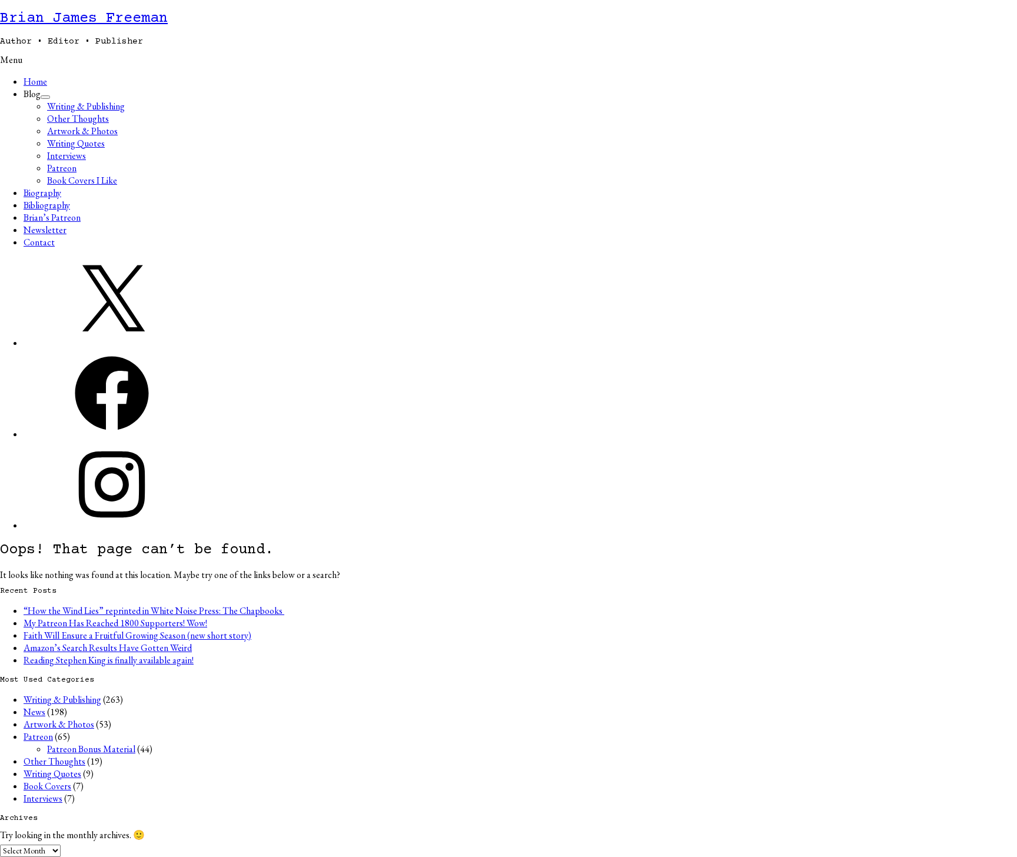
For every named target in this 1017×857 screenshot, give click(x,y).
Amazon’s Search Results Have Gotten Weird (108, 648)
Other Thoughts (78, 118)
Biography (42, 193)
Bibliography (47, 205)
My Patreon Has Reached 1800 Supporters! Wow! (115, 623)
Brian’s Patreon (52, 217)
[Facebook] (112, 434)
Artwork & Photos (82, 131)
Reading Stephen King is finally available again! (109, 660)
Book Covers (47, 786)
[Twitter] (112, 343)
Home (35, 81)
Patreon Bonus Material (91, 749)
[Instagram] (112, 525)
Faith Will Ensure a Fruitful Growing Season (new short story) (137, 635)
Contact (39, 242)
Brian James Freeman (84, 18)
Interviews (66, 156)
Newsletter (45, 230)
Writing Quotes (76, 143)
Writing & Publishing (86, 106)
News (34, 712)
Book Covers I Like (82, 180)
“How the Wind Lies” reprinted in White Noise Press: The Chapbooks (154, 610)
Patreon (62, 168)
